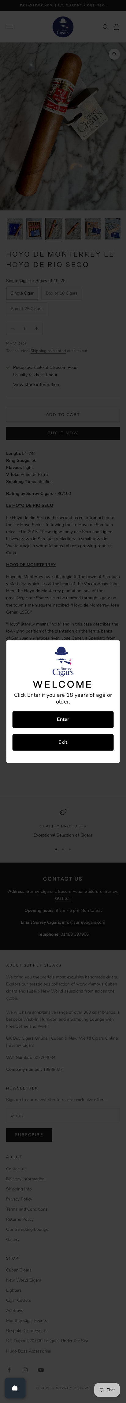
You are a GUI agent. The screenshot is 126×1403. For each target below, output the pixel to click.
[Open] (15, 1388)
